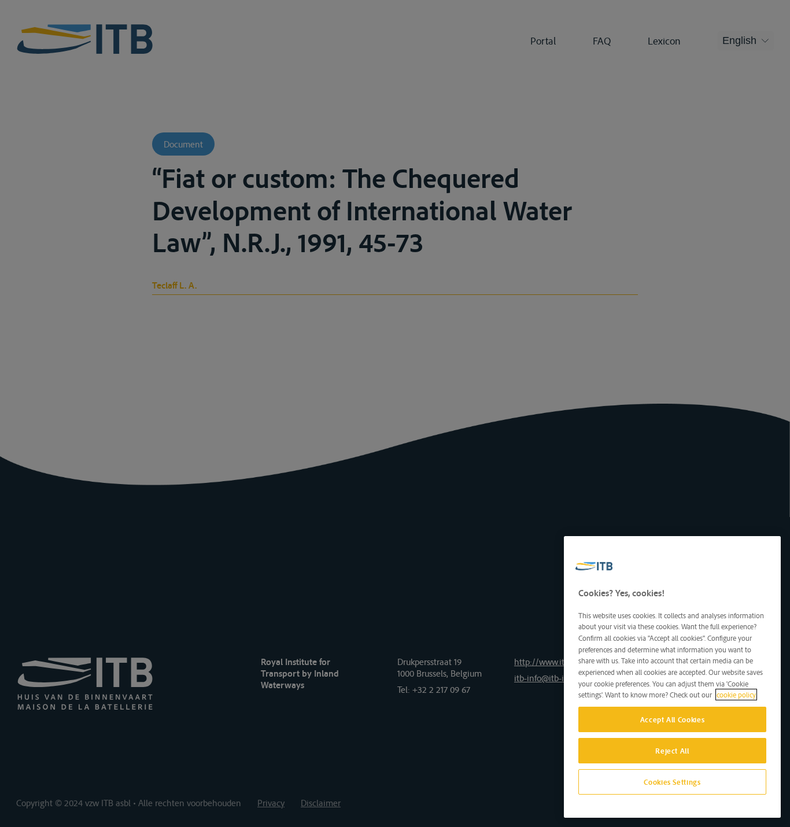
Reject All (672, 750)
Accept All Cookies (672, 719)
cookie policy (736, 694)
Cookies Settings (672, 782)
